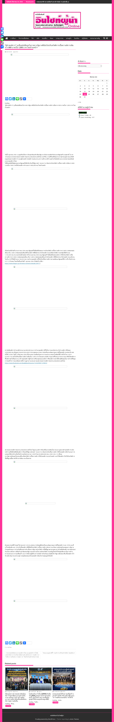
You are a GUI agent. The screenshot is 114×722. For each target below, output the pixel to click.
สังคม (51, 38)
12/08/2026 (57, 691)
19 (93, 91)
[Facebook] (2, 29)
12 (93, 89)
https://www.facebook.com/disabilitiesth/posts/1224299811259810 (26, 363)
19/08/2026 (33, 691)
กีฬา (33, 38)
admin (16, 52)
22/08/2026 (9, 691)
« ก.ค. (79, 102)
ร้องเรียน (76, 38)
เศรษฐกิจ (68, 38)
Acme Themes (74, 719)
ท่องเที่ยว (44, 38)
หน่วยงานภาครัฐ (95, 38)
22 (107, 91)
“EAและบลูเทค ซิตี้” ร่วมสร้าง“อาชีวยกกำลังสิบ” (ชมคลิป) (58, 653)
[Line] (2, 39)
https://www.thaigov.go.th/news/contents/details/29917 (22, 263)
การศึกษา (13, 38)
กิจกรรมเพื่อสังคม (24, 38)
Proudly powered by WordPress (45, 719)
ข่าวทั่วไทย (8, 647)
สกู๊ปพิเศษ (84, 38)
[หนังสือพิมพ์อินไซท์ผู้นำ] (6, 38)
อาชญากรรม (59, 38)
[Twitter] (2, 32)
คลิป (38, 38)
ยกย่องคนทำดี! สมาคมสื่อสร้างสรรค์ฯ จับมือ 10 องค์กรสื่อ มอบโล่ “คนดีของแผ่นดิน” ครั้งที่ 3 (61, 2)
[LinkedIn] (2, 36)
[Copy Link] (2, 43)
